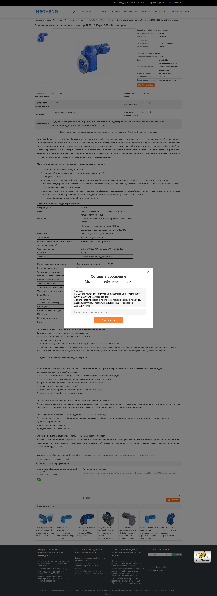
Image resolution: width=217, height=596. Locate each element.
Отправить (108, 320)
